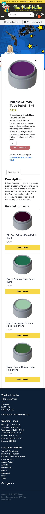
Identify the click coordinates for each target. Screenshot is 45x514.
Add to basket (20, 147)
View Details (22, 248)
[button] (36, 61)
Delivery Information (10, 454)
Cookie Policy (7, 462)
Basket (4, 470)
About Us (5, 465)
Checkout (5, 473)
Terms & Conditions (9, 451)
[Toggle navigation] (2, 16)
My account (6, 468)
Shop (3, 478)
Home (3, 476)
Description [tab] (13, 172)
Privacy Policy (7, 459)
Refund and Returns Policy (13, 457)
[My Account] (42, 14)
